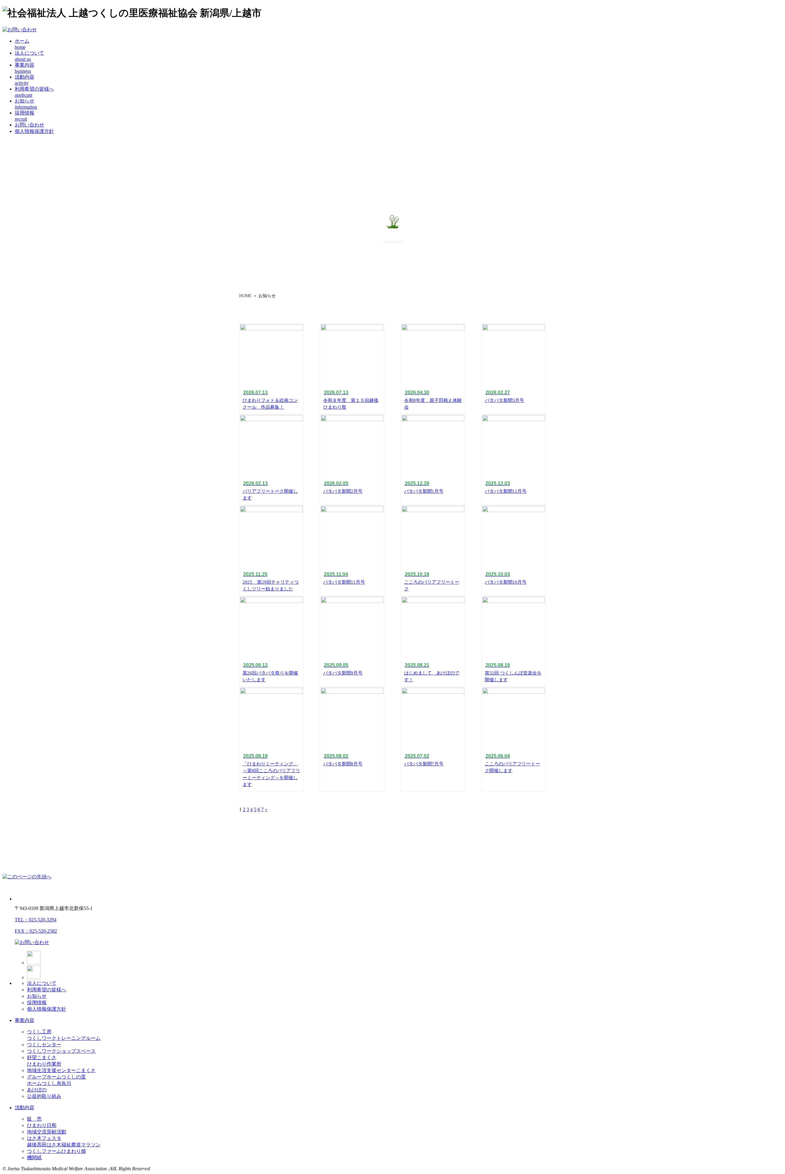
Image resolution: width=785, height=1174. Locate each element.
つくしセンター (44, 1044)
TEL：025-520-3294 (35, 919)
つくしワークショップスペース (61, 1051)
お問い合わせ (29, 124)
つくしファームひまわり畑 (56, 1151)
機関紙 (34, 1157)
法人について (41, 983)
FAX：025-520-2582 (36, 931)
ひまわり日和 (41, 1125)
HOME (245, 296)
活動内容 (24, 1107)
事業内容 (24, 1020)
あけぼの (37, 1089)
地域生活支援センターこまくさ (61, 1070)
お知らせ (37, 996)
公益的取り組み (44, 1096)
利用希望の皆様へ (46, 989)
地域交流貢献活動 (46, 1131)
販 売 (34, 1119)
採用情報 (37, 1002)
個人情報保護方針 (34, 131)
